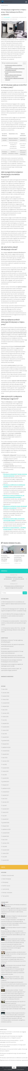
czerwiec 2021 (5, 802)
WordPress (10, 1069)
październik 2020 (6, 829)
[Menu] (26, 2)
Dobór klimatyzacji (6, 879)
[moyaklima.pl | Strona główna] (8, 2)
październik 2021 (6, 788)
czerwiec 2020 (5, 843)
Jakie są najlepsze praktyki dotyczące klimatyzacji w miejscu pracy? (13, 75)
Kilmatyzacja (4, 5)
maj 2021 (4, 805)
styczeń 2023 (5, 737)
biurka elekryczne (5, 648)
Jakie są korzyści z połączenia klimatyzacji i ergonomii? (14, 79)
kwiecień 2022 (5, 768)
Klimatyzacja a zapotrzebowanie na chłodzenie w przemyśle (14, 1057)
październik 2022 (6, 747)
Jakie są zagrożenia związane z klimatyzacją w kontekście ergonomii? (14, 69)
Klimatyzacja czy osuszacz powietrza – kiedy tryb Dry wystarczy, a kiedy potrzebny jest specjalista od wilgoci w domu (14, 622)
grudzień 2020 (5, 822)
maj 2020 (4, 846)
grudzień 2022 (5, 740)
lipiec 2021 (4, 798)
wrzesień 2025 (5, 703)
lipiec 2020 (4, 839)
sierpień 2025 (5, 706)
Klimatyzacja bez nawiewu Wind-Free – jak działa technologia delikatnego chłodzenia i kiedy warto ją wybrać (13, 629)
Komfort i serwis (6, 885)
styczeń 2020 (5, 860)
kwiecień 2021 (5, 809)
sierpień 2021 (5, 795)
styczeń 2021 (5, 819)
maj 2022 (4, 764)
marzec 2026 (5, 699)
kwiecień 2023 (5, 727)
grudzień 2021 (5, 781)
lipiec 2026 (4, 689)
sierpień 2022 (5, 754)
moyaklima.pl (7, 17)
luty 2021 (4, 815)
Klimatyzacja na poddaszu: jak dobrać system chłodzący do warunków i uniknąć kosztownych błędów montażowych (14, 954)
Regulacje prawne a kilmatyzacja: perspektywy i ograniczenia (14, 1060)
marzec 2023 (5, 730)
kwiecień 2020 (5, 850)
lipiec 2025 (4, 709)
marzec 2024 (5, 716)
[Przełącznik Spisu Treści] (23, 63)
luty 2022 (4, 774)
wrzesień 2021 (5, 791)
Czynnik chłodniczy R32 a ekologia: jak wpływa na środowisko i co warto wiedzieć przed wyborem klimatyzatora (13, 615)
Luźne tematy (5, 889)
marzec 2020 (5, 853)
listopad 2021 (5, 785)
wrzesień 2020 (5, 832)
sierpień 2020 (5, 836)
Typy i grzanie (5, 896)
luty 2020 (4, 856)
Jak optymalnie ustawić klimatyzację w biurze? (13, 72)
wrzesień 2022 (5, 750)
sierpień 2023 (5, 723)
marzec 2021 (5, 812)
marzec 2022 (5, 771)
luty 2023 (4, 733)
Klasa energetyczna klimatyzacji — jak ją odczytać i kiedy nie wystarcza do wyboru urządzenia (12, 978)
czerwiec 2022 (5, 761)
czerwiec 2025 (5, 713)
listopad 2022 (5, 744)
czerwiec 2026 (5, 692)
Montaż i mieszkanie (7, 892)
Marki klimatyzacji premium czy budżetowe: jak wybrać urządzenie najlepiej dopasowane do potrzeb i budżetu (13, 603)
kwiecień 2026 (5, 696)
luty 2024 (4, 720)
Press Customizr (20, 1069)
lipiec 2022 (4, 757)
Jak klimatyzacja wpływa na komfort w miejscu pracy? (13, 66)
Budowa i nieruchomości (8, 875)
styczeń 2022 (5, 778)
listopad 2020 (5, 826)
